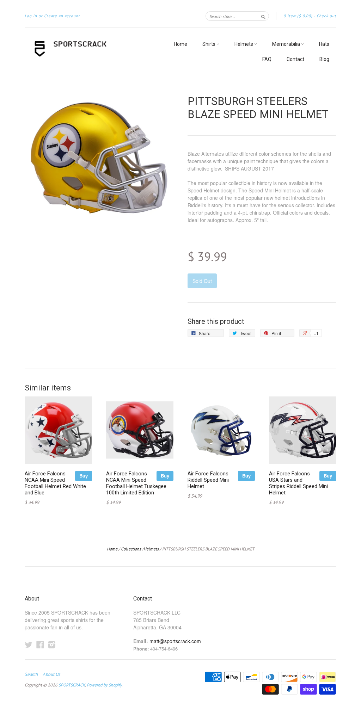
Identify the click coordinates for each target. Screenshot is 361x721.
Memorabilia (286, 44)
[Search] (263, 16)
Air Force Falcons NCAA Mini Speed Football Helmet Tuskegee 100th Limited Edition (136, 482)
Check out (326, 15)
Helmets (244, 44)
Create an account (62, 15)
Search (31, 674)
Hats (324, 44)
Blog (324, 59)
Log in (31, 15)
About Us (51, 674)
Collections (131, 548)
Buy (83, 475)
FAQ (266, 59)
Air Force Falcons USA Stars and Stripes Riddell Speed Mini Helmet (298, 482)
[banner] (89, 49)
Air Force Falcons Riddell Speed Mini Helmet (208, 479)
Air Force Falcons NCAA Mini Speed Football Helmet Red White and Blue (55, 482)
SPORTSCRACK (72, 685)
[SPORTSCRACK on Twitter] (28, 644)
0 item (297, 15)
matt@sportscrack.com (175, 641)
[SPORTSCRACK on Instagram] (52, 644)
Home (180, 44)
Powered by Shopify (104, 685)
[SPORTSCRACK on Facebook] (40, 644)
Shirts (209, 44)
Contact (295, 59)
